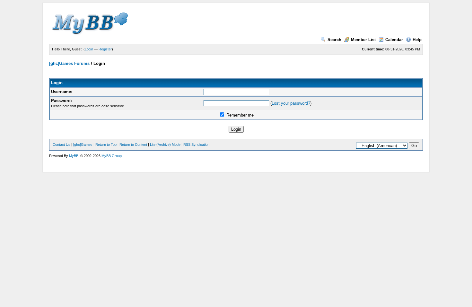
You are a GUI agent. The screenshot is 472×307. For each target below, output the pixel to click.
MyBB (73, 156)
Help (417, 39)
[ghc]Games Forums (69, 63)
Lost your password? (291, 103)
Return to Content (133, 144)
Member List (363, 39)
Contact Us (61, 144)
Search (334, 39)
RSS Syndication (196, 144)
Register (105, 49)
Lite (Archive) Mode (165, 144)
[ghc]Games (82, 144)
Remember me (239, 115)
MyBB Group (111, 156)
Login (89, 49)
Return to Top (106, 144)
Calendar (394, 39)
